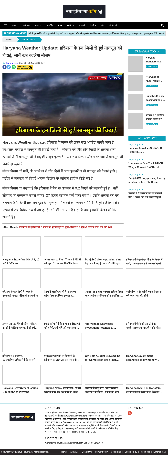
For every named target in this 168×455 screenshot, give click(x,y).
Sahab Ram (12, 63)
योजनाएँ (82, 25)
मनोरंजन (70, 25)
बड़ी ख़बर (26, 25)
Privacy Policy (101, 452)
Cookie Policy (131, 452)
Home (14, 25)
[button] (5, 25)
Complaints (116, 452)
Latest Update (28, 39)
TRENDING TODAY (147, 51)
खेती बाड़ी (113, 25)
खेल (103, 25)
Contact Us (54, 438)
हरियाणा (38, 25)
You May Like (147, 138)
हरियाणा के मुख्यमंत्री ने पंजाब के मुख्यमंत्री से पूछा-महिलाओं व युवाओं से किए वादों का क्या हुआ (65, 227)
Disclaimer (145, 452)
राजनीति (49, 25)
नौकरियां (93, 25)
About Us (52, 408)
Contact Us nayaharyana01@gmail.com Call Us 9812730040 (74, 443)
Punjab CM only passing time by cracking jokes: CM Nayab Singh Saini (146, 182)
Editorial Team (159, 452)
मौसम (60, 25)
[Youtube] (130, 413)
